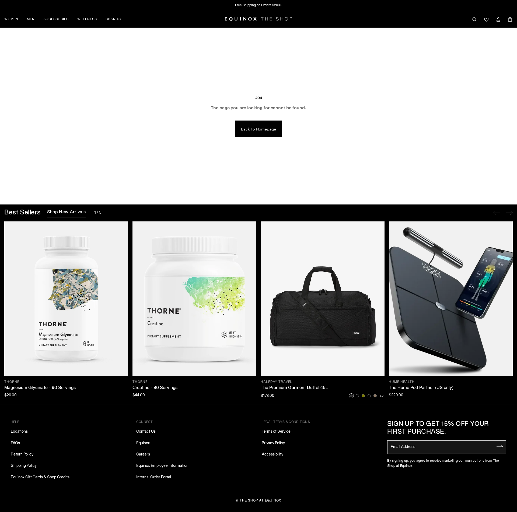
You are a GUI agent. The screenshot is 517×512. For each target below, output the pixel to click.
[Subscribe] (500, 446)
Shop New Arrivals (66, 212)
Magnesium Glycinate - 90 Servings (40, 388)
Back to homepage (258, 129)
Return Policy (22, 454)
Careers (143, 454)
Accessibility (272, 454)
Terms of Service (276, 431)
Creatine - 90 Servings (154, 388)
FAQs (15, 443)
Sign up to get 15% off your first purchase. (438, 428)
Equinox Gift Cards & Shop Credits (40, 477)
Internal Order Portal (153, 477)
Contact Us (146, 431)
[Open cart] (510, 19)
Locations (19, 431)
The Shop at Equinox (260, 500)
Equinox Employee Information (162, 466)
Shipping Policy (24, 466)
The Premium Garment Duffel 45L (294, 388)
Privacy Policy (273, 443)
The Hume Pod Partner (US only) (421, 388)
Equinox (143, 443)
